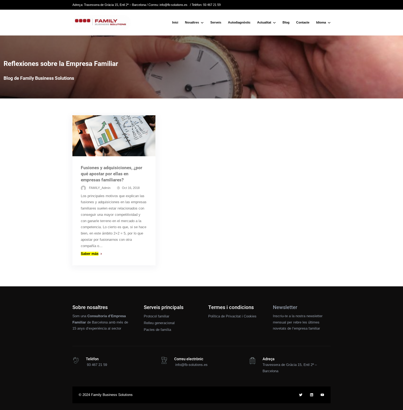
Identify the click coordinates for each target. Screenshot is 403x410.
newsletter (314, 316)
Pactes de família (157, 330)
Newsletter (285, 307)
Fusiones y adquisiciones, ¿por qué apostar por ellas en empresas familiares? (111, 173)
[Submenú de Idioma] (329, 22)
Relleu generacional (159, 323)
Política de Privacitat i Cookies (232, 316)
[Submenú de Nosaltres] (202, 22)
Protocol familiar (156, 316)
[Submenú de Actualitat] (274, 22)
